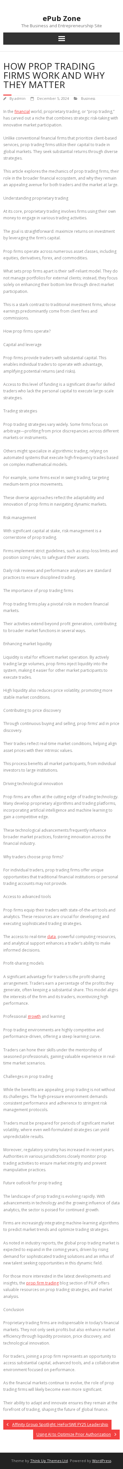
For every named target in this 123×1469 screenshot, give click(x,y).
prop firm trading (42, 1283)
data (51, 936)
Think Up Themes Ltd (49, 1460)
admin (20, 98)
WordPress (101, 1460)
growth (34, 1016)
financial (22, 111)
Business (88, 98)
